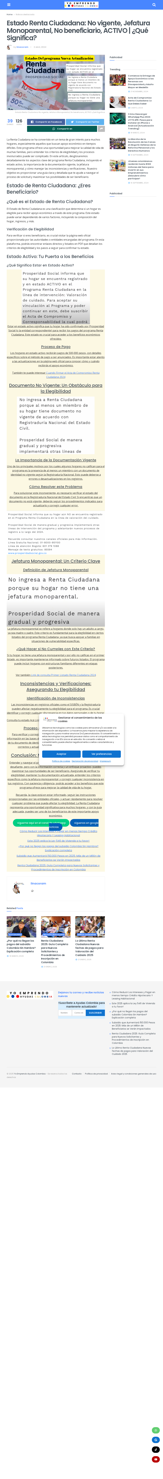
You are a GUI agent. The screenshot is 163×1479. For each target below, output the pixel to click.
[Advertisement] (56, 1177)
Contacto (77, 1073)
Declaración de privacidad (85, 761)
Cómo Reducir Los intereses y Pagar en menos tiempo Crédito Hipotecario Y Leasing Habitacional (133, 995)
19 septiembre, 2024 (139, 155)
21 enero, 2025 (50, 966)
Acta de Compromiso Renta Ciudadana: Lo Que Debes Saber (140, 100)
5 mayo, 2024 (136, 107)
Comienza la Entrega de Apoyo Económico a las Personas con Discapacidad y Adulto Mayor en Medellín (141, 81)
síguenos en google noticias (74, 825)
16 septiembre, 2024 (139, 183)
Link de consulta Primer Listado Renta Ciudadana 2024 (63, 675)
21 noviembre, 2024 (139, 91)
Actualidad (15, 934)
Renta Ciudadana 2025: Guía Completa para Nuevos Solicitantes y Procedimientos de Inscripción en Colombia (54, 951)
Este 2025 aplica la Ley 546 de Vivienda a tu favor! (58, 841)
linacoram (22, 47)
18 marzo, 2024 (137, 132)
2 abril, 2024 (40, 47)
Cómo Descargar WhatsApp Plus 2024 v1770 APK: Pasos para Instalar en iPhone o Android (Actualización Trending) (141, 121)
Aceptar (61, 754)
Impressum (105, 761)
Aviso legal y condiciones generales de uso (133, 1073)
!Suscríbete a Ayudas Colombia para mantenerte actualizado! (81, 1004)
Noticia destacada (25, 14)
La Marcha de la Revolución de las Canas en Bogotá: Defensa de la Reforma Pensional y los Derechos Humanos (142, 145)
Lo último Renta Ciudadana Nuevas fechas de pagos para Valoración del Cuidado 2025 (89, 948)
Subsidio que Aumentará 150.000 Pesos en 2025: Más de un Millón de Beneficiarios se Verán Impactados (133, 1025)
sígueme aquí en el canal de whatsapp (41, 823)
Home (9, 14)
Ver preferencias (102, 754)
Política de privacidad (96, 1073)
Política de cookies (61, 761)
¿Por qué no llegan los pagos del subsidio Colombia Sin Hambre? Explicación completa (21, 946)
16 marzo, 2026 (16, 956)
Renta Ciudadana (87, 934)
